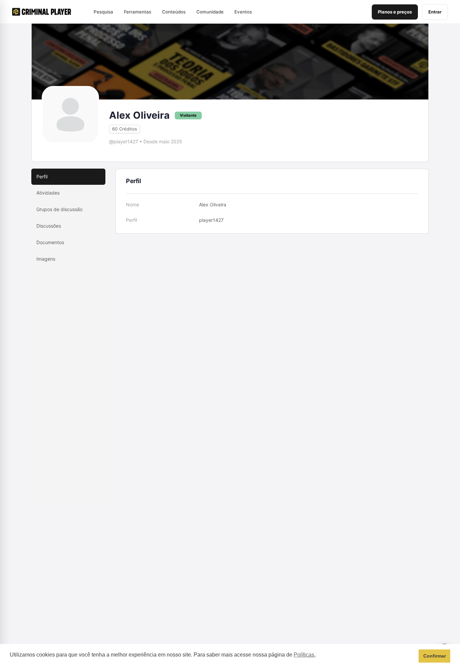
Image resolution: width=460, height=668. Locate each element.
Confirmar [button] (434, 656)
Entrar (434, 11)
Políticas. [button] (305, 655)
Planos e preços (395, 11)
